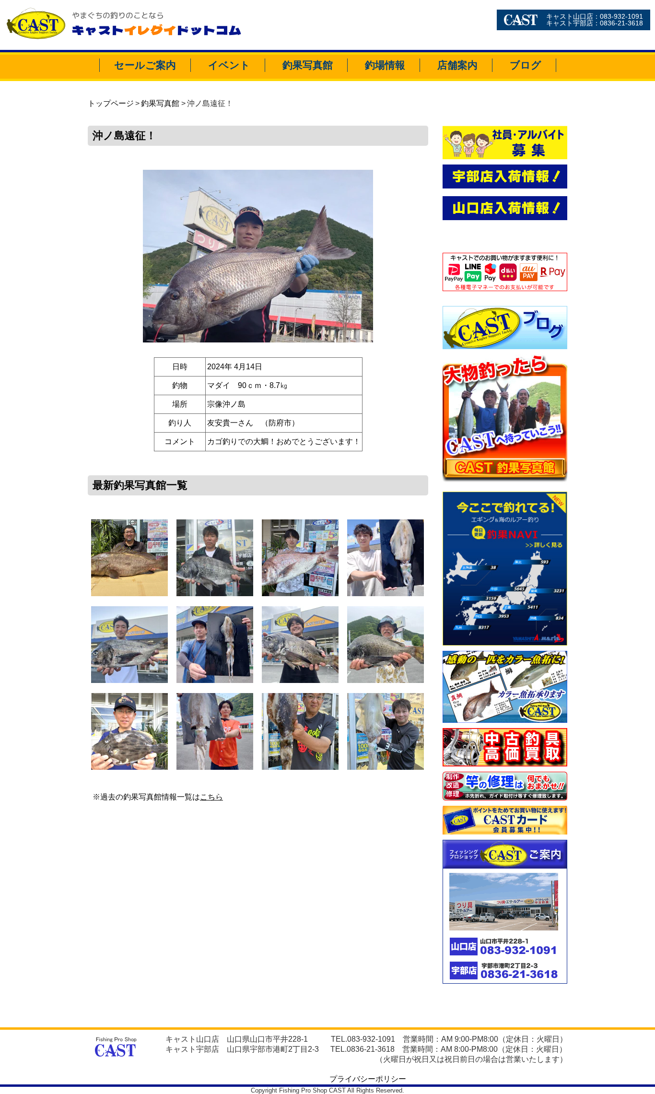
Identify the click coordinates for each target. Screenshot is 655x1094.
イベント (229, 65)
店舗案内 (457, 65)
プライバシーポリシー (367, 1079)
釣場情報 (385, 65)
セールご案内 (145, 65)
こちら (211, 797)
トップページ (111, 103)
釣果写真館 (307, 65)
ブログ (525, 65)
